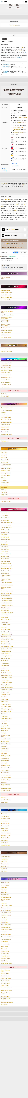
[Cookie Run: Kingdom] (4, 2)
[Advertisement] (14, 17)
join (6, 267)
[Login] (23, 2)
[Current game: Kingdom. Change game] (20, 2)
